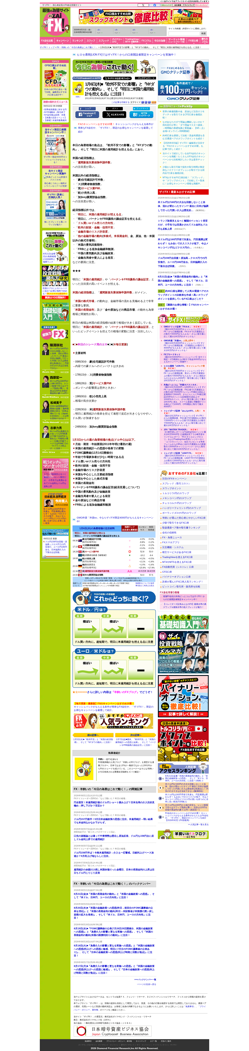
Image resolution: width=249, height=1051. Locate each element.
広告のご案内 (166, 1041)
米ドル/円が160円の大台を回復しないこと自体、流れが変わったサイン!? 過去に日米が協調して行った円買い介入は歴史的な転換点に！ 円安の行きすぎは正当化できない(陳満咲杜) (186, 787)
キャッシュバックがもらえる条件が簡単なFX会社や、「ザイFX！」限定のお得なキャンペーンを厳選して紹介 (115, 128)
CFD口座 (167, 571)
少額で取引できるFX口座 (175, 522)
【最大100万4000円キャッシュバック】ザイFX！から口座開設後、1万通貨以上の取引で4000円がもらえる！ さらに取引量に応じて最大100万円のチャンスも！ (185, 345)
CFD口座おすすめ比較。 (55, 66)
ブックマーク (142, 108)
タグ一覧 (153, 1041)
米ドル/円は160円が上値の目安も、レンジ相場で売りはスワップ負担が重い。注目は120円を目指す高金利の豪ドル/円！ (59, 387)
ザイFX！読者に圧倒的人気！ (55, 196)
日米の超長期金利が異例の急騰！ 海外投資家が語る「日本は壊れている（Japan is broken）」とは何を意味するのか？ (59, 412)
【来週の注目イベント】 (55, 117)
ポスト (115, 108)
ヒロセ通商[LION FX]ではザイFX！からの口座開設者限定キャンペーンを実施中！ (126, 54)
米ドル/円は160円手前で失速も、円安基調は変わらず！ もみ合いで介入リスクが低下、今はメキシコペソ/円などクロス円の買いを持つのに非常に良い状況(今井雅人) (186, 798)
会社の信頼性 (169, 532)
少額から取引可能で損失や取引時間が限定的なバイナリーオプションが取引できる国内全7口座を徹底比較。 (183, 170)
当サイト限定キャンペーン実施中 (55, 172)
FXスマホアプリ (171, 542)
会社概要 (99, 1041)
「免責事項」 (189, 1006)
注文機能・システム (173, 547)
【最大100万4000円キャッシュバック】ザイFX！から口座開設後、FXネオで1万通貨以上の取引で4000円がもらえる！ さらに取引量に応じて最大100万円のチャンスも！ (185, 332)
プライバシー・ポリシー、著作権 (119, 1041)
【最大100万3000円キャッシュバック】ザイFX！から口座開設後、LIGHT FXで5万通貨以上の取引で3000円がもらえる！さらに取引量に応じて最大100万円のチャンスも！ (184, 458)
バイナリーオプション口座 (176, 576)
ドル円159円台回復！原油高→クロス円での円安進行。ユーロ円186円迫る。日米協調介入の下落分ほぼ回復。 (56, 546)
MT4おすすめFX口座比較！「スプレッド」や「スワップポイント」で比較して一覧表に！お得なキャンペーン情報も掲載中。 (184, 180)
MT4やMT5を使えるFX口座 (177, 562)
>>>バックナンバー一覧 (145, 979)
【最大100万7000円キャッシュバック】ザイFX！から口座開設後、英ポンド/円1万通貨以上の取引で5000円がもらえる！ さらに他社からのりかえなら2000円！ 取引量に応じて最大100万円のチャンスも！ (185, 373)
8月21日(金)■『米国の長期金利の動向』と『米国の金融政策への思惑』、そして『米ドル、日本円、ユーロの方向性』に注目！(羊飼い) (186, 778)
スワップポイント (171, 488)
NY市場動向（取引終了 (54, 112)
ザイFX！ (174, 1045)
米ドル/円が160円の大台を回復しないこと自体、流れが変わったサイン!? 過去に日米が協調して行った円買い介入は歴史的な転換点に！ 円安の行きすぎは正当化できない (59, 358)
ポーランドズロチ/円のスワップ (179, 513)
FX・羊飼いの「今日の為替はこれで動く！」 (77, 47)
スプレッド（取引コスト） (176, 483)
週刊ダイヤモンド (127, 1045)
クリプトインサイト (160, 1045)
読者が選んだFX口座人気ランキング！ (182, 581)
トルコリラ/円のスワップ (175, 493)
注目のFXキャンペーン (174, 478)
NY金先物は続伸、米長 (54, 115)
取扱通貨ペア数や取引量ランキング (181, 527)
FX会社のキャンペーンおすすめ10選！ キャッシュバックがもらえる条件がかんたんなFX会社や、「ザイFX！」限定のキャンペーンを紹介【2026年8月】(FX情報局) (186, 816)
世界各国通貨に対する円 (55, 109)
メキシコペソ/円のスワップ (176, 498)
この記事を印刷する (120, 102)
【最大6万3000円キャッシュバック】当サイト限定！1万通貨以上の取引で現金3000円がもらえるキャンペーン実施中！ (185, 358)
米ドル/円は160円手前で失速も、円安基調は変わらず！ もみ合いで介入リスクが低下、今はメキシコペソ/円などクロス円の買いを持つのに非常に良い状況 (54, 516)
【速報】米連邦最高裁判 (55, 120)
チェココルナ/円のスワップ (176, 503)
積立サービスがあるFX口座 (176, 552)
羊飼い (78, 97)
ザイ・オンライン (143, 1045)
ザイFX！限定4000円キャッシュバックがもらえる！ (55, 160)
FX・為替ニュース (172, 537)
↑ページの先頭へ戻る (146, 984)
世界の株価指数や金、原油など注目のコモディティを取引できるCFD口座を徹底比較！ (183, 114)
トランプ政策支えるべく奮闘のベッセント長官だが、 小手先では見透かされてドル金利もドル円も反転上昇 (55, 480)
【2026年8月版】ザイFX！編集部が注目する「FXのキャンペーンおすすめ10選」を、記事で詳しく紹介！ (184, 146)
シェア (88, 108)
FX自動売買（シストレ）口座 (178, 567)
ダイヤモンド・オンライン (108, 1045)
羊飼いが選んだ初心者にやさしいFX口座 (184, 517)
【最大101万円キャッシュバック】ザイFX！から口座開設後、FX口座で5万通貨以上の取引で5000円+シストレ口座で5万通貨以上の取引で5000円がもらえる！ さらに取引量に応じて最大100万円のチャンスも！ (185, 418)
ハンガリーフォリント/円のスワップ (181, 508)
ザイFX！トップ (47, 47)
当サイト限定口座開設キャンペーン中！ (55, 131)
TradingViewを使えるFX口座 (177, 557)
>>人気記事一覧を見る (198, 824)
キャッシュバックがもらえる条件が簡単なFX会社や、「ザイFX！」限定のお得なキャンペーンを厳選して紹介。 (113, 706)
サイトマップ (141, 1041)
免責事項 (88, 1041)
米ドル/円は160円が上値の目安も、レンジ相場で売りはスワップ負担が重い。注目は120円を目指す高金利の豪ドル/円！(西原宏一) (186, 807)
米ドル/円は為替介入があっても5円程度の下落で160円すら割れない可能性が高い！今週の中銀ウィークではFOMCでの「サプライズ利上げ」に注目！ (59, 440)
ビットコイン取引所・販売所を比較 (181, 586)
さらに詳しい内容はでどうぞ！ (120, 692)
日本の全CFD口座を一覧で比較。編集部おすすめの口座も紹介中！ (55, 92)
